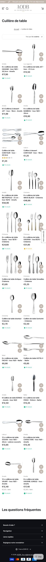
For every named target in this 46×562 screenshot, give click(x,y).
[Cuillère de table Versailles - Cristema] (34, 264)
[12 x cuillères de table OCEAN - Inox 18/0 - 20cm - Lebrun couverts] (12, 422)
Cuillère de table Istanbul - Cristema (12, 320)
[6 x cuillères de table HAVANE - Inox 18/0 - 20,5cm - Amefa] (12, 51)
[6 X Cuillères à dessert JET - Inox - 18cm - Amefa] (12, 93)
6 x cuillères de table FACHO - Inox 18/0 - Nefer (12, 359)
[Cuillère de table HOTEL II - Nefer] (34, 343)
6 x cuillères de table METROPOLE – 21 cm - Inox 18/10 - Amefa (10, 197)
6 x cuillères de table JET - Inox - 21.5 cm (34, 68)
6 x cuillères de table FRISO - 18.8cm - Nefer (32, 399)
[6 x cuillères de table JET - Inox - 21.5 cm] (34, 51)
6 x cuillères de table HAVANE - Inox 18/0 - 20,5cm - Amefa (10, 69)
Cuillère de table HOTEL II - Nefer (33, 359)
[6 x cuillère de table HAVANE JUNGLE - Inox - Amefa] (34, 464)
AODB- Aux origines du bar (26, 555)
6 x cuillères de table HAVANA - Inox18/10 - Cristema (32, 239)
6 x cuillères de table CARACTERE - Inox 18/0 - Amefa (33, 439)
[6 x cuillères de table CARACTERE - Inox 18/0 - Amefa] (34, 422)
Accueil (16, 29)
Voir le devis (44, 236)
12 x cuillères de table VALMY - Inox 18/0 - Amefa (10, 481)
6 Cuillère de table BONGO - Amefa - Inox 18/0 (12, 399)
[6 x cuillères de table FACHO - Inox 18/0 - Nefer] (12, 343)
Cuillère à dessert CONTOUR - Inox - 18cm (33, 151)
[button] (7, 8)
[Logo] (23, 8)
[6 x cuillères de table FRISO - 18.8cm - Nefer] (34, 382)
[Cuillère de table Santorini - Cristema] (34, 303)
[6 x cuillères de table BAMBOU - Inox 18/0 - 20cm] (34, 93)
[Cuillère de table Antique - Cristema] (12, 264)
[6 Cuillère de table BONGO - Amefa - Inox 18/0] (12, 382)
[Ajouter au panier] (20, 59)
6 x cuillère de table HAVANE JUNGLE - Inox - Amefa (33, 481)
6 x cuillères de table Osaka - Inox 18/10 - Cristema (10, 239)
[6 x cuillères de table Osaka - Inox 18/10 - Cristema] (12, 222)
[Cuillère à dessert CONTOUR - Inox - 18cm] (34, 135)
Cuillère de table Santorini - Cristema (33, 320)
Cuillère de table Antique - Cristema (12, 280)
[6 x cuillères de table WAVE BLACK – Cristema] (34, 180)
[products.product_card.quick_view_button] (20, 54)
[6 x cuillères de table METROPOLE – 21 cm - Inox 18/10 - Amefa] (12, 180)
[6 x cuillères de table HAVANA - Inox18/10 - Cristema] (34, 222)
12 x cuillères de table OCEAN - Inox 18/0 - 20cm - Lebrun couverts (11, 439)
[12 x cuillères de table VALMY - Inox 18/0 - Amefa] (12, 464)
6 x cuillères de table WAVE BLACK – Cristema (33, 196)
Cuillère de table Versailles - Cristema (34, 280)
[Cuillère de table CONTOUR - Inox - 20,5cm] (12, 135)
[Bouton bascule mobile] (3, 8)
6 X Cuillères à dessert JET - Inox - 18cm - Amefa (12, 110)
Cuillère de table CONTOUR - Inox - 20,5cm (9, 152)
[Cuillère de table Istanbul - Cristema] (12, 303)
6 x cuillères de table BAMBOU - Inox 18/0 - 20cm (32, 111)
